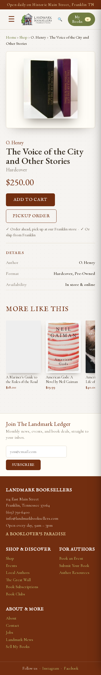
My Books (80, 19)
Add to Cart (30, 199)
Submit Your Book (74, 565)
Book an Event (71, 558)
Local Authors (18, 572)
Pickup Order (31, 216)
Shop (23, 37)
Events (11, 565)
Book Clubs (15, 594)
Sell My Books (18, 646)
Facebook (71, 668)
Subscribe (23, 465)
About (11, 618)
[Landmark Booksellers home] (36, 19)
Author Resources (74, 572)
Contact (12, 625)
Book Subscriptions (22, 586)
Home (11, 37)
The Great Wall (18, 579)
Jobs (9, 632)
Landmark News (19, 639)
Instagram (50, 668)
